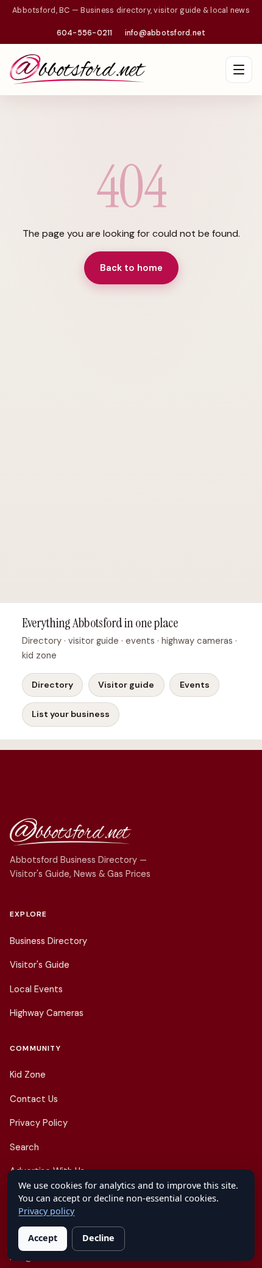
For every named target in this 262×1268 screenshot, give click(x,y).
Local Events (36, 989)
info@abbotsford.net (165, 33)
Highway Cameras (46, 1013)
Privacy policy (46, 1211)
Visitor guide (126, 684)
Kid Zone (28, 1074)
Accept (42, 1238)
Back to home (131, 268)
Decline (98, 1238)
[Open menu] (238, 69)
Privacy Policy (39, 1123)
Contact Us (34, 1099)
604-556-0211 (85, 33)
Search (24, 1147)
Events (195, 684)
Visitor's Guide (39, 965)
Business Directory (48, 941)
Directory (52, 684)
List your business (71, 713)
